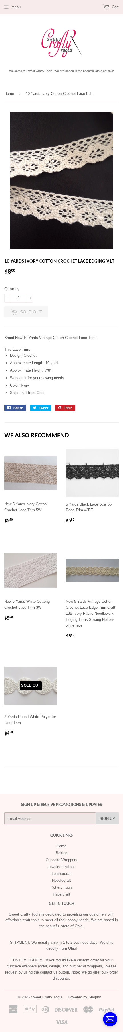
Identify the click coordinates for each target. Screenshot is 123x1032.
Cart (115, 7)
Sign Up (107, 818)
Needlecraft (61, 880)
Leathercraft (62, 873)
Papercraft (61, 894)
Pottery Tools (62, 887)
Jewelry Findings (62, 867)
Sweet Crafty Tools (46, 997)
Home (9, 93)
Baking (61, 853)
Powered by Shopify (84, 997)
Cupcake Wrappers (61, 860)
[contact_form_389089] (110, 1019)
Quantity (11, 288)
